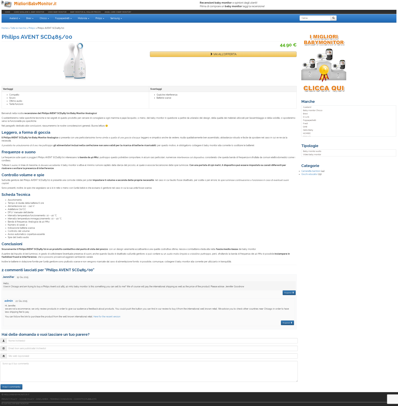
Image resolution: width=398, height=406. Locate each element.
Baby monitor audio (312, 151)
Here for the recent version (106, 316)
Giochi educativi (309, 174)
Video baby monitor (57, 12)
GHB (305, 127)
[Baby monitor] (29, 4)
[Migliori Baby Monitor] (4, 18)
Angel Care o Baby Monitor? (118, 12)
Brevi (29, 18)
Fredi (305, 123)
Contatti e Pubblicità (85, 399)
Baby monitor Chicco (312, 110)
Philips (99, 18)
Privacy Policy (9, 399)
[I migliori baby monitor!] (349, 63)
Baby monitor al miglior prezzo (85, 12)
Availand (14, 18)
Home (7, 12)
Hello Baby (308, 130)
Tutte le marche (18, 28)
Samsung (115, 18)
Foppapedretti (62, 18)
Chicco (43, 18)
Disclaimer (42, 399)
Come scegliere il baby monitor (29, 12)
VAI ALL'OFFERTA (224, 54)
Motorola (83, 18)
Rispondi (288, 293)
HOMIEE (307, 133)
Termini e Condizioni (61, 399)
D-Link (306, 117)
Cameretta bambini (310, 171)
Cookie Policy (26, 399)
